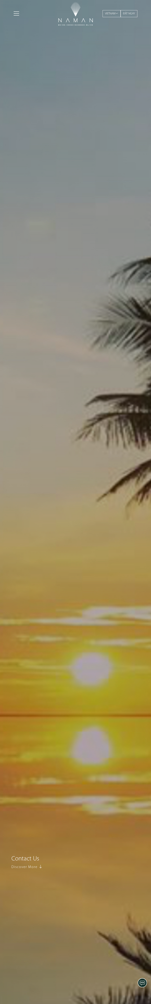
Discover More (25, 867)
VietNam (110, 13)
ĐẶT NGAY (129, 13)
